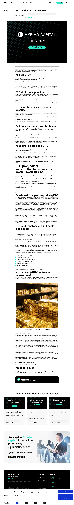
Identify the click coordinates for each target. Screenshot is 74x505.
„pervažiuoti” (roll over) (49, 179)
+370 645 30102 (53, 484)
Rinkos (31, 2)
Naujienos (37, 2)
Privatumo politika (41, 485)
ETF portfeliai (25, 2)
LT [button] (66, 2)
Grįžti (7, 10)
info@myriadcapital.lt (54, 487)
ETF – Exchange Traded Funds (30, 69)
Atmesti (65, 498)
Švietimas (43, 2)
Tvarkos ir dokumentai (42, 483)
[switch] (26, 503)
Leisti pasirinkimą (66, 495)
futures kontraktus (30, 178)
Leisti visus (66, 491)
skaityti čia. (24, 187)
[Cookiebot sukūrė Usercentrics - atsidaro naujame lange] (6, 503)
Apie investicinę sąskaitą (42, 480)
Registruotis (59, 2)
